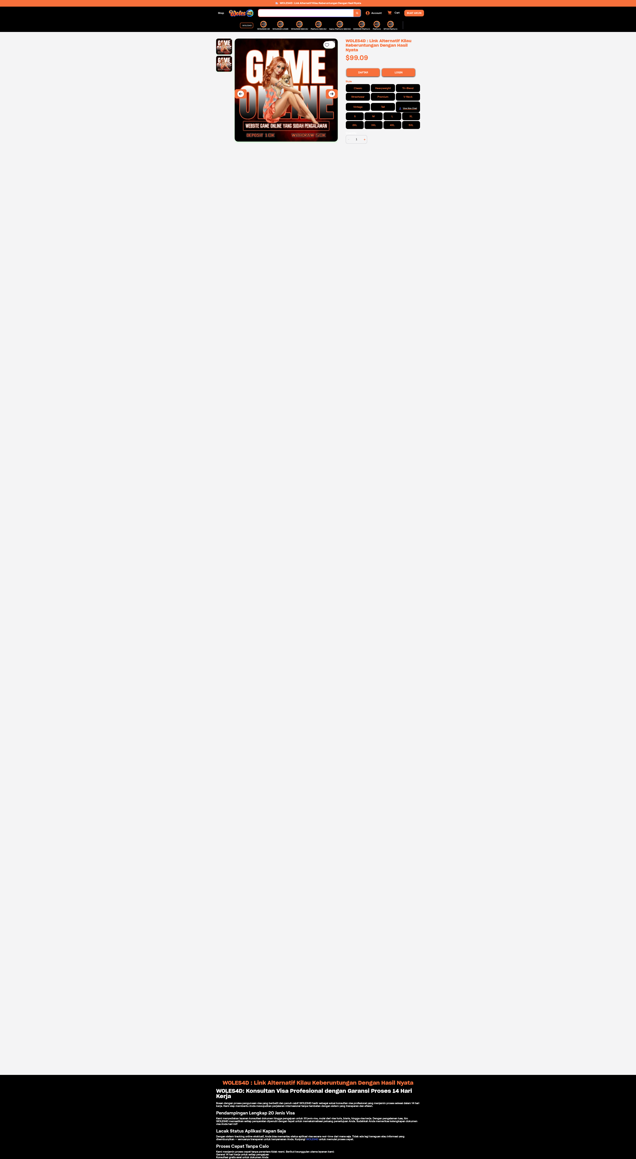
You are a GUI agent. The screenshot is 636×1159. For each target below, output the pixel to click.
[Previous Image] (241, 94)
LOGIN (398, 72)
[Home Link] (241, 13)
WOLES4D (312, 1139)
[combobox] (306, 13)
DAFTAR (363, 72)
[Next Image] (332, 94)
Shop (221, 13)
